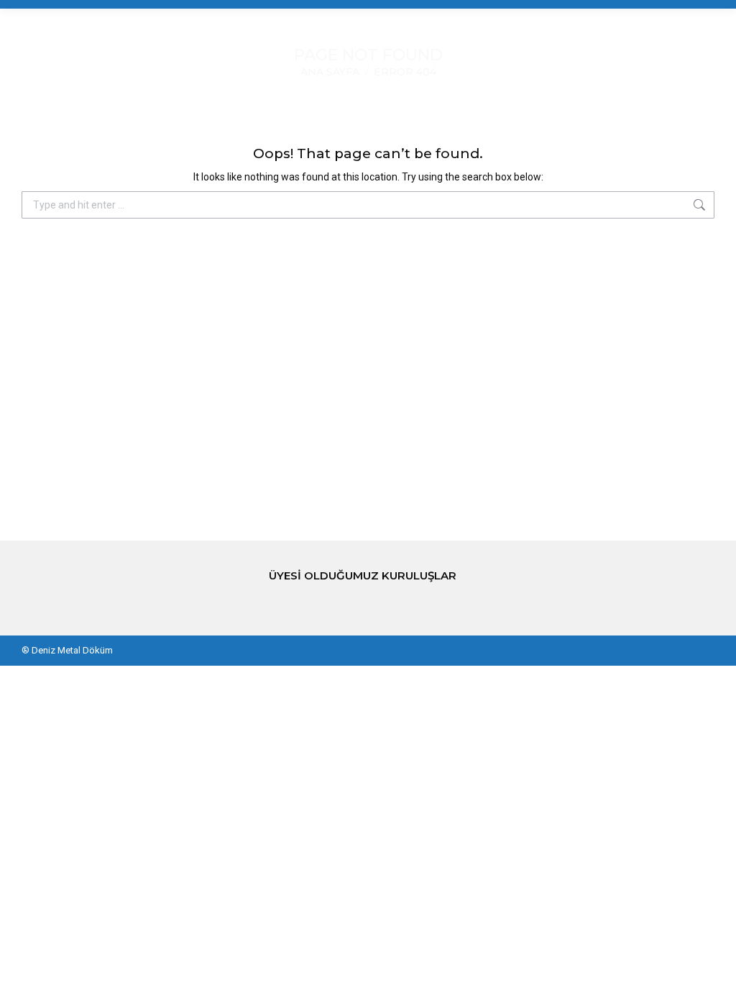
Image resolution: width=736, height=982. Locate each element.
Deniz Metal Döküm (72, 650)
